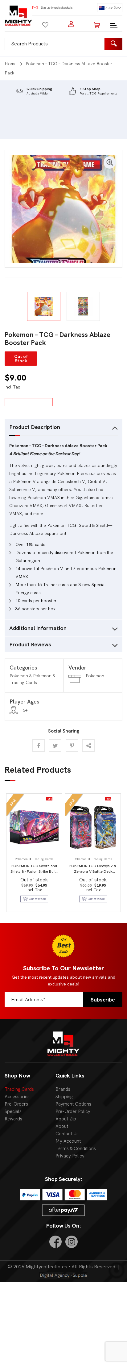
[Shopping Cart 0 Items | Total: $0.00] (97, 24)
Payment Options (73, 1104)
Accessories (17, 1097)
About (61, 1126)
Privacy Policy (69, 1156)
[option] (34, 91)
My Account (68, 1141)
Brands (62, 1089)
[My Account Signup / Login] (71, 24)
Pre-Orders (16, 1104)
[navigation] (109, 7)
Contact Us (67, 1134)
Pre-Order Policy (72, 1111)
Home (11, 63)
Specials (13, 1111)
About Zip (65, 1119)
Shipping (64, 1097)
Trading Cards (19, 1089)
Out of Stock (96, 899)
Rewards (13, 1119)
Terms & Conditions (75, 1148)
